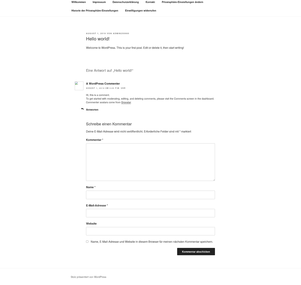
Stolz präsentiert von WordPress (88, 277)
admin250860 (121, 33)
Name (90, 187)
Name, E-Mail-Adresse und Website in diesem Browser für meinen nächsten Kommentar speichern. (152, 242)
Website (91, 223)
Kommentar (94, 140)
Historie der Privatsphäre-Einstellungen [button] (94, 10)
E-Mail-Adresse (97, 205)
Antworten (92, 109)
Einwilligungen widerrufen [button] (140, 10)
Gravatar (126, 102)
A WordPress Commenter (103, 83)
